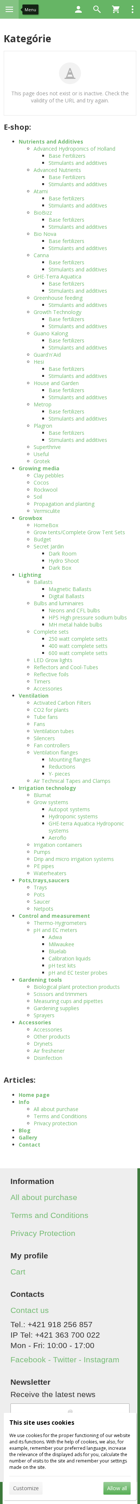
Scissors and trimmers (60, 993)
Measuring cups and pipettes (68, 1001)
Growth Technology (57, 312)
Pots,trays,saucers (44, 880)
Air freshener (49, 1050)
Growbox (30, 518)
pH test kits (62, 965)
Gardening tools (40, 979)
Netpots (43, 908)
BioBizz (43, 212)
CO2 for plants (51, 709)
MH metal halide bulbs (75, 624)
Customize (26, 1488)
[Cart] (115, 9)
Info (24, 1101)
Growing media (39, 468)
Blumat (42, 795)
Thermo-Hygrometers (60, 922)
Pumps (42, 851)
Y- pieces (59, 773)
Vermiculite (47, 510)
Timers (42, 681)
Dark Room (63, 553)
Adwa (55, 937)
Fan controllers (52, 745)
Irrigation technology (47, 787)
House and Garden (56, 383)
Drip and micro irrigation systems (74, 858)
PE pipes (44, 866)
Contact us (29, 1310)
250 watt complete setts (78, 638)
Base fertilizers (66, 198)
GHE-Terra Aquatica (57, 276)
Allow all (117, 1488)
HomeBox (46, 525)
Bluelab (57, 951)
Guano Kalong (51, 333)
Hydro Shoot (64, 560)
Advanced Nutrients (57, 169)
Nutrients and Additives (51, 141)
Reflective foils (51, 674)
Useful (41, 454)
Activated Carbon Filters (62, 702)
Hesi (39, 361)
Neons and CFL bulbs (74, 610)
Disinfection (48, 1057)
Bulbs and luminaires (59, 603)
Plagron (43, 425)
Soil (38, 496)
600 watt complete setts (78, 652)
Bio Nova (45, 233)
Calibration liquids (70, 958)
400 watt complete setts (78, 645)
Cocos (41, 482)
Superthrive (47, 446)
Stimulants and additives (78, 162)
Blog (25, 1130)
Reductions (62, 766)
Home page (34, 1094)
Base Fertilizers (67, 155)
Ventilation (34, 695)
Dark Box (60, 567)
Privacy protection (55, 1123)
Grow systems (51, 802)
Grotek (42, 461)
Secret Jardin (49, 546)
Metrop (43, 404)
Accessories (48, 688)
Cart (17, 1271)
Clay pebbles (49, 475)
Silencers (44, 738)
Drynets (43, 1043)
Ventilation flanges (56, 752)
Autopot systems (69, 809)
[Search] (97, 9)
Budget (42, 539)
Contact (29, 1144)
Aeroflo (57, 837)
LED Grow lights (53, 660)
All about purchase (56, 1109)
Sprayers (44, 1015)
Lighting (30, 574)
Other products (52, 1036)
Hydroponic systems (73, 816)
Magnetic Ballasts (70, 589)
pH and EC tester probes (78, 972)
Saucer (42, 901)
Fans (39, 724)
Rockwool (45, 489)
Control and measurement (54, 915)
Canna (41, 255)
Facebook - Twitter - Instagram (64, 1359)
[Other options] (132, 9)
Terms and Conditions (60, 1116)
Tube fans (46, 716)
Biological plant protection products (77, 986)
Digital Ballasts (66, 596)
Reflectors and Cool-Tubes (66, 667)
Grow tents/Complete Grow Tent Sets (79, 532)
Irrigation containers (58, 844)
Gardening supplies (56, 1008)
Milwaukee (61, 944)
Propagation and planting (64, 503)
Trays (40, 887)
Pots (39, 894)
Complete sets (51, 631)
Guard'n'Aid (47, 354)
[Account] (78, 9)
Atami (41, 191)
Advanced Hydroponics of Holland (74, 148)
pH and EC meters (55, 930)
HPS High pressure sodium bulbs (88, 617)
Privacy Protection (42, 1233)
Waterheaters (50, 873)
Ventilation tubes (54, 731)
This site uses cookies (41, 1422)
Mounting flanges (70, 759)
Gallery (28, 1137)
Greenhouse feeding (58, 297)
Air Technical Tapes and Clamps (72, 780)
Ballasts (43, 581)
